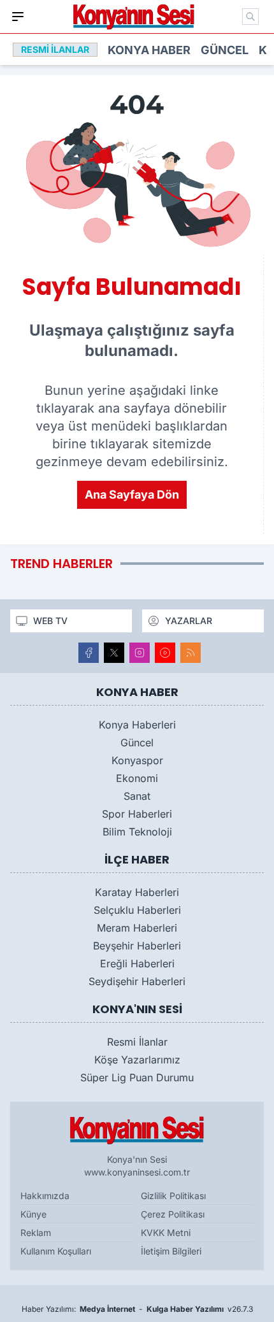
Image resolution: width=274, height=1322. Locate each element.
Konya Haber (149, 50)
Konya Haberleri (137, 724)
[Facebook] (88, 653)
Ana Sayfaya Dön (132, 494)
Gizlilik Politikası (173, 1195)
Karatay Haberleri (137, 892)
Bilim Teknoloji (137, 831)
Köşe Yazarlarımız (137, 1059)
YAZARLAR (188, 620)
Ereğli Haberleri (137, 963)
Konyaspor (137, 760)
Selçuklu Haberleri (137, 910)
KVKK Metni (166, 1232)
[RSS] (190, 653)
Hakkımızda (44, 1195)
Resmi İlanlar (137, 1041)
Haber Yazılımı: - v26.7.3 (137, 1309)
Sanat (137, 796)
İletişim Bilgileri (171, 1251)
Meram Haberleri (137, 927)
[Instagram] (139, 653)
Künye (33, 1214)
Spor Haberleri (137, 813)
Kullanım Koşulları (55, 1251)
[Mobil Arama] (250, 16)
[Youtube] (165, 653)
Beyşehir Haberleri (137, 945)
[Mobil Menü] (17, 16)
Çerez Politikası (173, 1214)
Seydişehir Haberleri (137, 981)
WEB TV (50, 620)
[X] (114, 653)
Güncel (225, 50)
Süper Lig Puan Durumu (137, 1077)
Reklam (35, 1232)
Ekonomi (137, 778)
